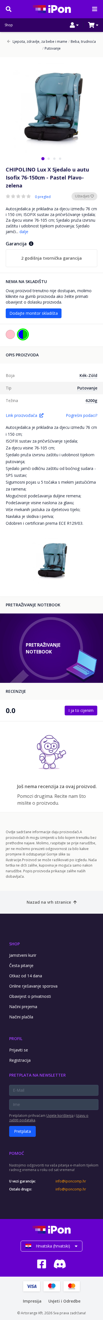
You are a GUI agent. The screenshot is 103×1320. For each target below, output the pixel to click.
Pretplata (22, 1131)
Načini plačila (21, 1017)
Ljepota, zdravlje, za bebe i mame (40, 41)
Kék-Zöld (88, 375)
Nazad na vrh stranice (49, 902)
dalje (23, 231)
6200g (91, 400)
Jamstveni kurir (22, 955)
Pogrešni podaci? (81, 415)
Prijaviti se (18, 1050)
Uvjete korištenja (60, 1115)
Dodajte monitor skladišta (33, 313)
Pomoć (16, 1153)
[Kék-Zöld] (22, 334)
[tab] (42, 158)
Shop (9, 25)
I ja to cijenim (81, 710)
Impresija (32, 1301)
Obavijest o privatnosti (30, 996)
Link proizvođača (21, 415)
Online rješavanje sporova (33, 986)
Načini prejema (23, 1006)
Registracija (20, 1060)
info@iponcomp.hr (71, 1181)
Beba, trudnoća (82, 41)
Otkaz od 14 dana (25, 975)
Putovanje (51, 48)
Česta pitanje (21, 965)
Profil (15, 1038)
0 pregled (43, 197)
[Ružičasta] (10, 334)
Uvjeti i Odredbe (64, 1301)
